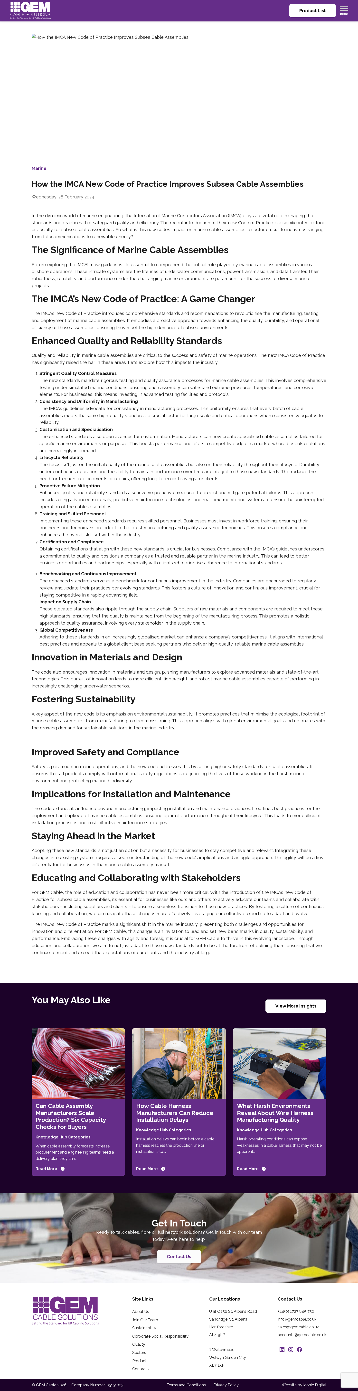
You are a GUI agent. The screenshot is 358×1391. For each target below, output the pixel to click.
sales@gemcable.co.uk (298, 1327)
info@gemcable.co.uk (297, 1319)
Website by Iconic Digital (304, 1385)
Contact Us (179, 1256)
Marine (39, 168)
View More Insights (295, 1006)
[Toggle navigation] (344, 8)
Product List (312, 10)
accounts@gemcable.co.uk (302, 1334)
